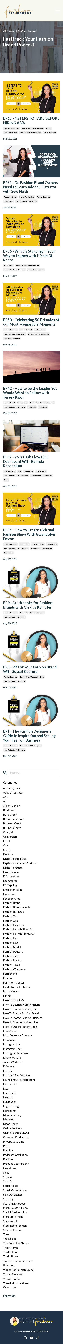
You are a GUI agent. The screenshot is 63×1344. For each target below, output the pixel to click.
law (5, 1088)
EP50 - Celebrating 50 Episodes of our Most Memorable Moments (31, 322)
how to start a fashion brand (21, 1013)
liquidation (10, 1101)
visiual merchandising (16, 1283)
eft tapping (10, 885)
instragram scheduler (16, 1053)
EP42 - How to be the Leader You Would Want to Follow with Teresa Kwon (30, 392)
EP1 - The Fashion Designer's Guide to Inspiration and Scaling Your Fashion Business (29, 735)
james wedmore (13, 1062)
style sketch (10, 1221)
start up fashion (13, 1216)
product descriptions (16, 1163)
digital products (12, 867)
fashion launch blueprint (18, 929)
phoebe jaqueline (13, 1141)
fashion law (10, 938)
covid (6, 841)
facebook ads (11, 898)
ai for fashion (11, 805)
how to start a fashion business (42, 403)
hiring (48, 128)
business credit (12, 823)
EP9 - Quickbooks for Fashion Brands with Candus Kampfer (27, 605)
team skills (43, 407)
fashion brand (9, 403)
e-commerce (11, 876)
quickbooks (10, 1168)
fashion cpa (28, 471)
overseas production (15, 1137)
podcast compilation (12, 338)
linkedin (8, 1097)
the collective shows (16, 1243)
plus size (8, 1150)
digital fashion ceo (11, 128)
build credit (10, 814)
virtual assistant (49, 133)
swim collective (12, 1230)
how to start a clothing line (15, 334)
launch (7, 1071)
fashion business (43, 197)
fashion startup (12, 960)
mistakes (8, 1119)
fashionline (10, 973)
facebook (9, 894)
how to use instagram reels (20, 1026)
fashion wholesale (14, 969)
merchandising (12, 1115)
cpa (19, 471)
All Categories (11, 788)
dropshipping (11, 872)
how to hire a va (10, 133)
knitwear (8, 1066)
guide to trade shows (16, 987)
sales (6, 1172)
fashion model (12, 947)
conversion (10, 836)
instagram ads (11, 1044)
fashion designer (13, 925)
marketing (9, 1110)
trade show (8, 553)
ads (5, 796)
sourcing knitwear (14, 1203)
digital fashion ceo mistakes (33, 128)
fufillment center (13, 982)
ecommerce (10, 880)
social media (10, 1185)
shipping (8, 1177)
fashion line (8, 201)
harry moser (11, 991)
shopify (7, 1181)
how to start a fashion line (30, 133)
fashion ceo (10, 916)
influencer (9, 1040)
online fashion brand (16, 1132)
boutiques (9, 810)
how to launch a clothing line (27, 265)
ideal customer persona (17, 1035)
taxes (6, 480)
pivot (6, 1146)
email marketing (12, 889)
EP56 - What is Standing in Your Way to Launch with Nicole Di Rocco (29, 255)
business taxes (9, 471)
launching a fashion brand (19, 1079)
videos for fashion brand (18, 1269)
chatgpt (8, 832)
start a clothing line (15, 1207)
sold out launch (13, 1194)
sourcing (8, 1199)
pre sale (8, 1159)
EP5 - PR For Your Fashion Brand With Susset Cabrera (30, 669)
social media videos (15, 1190)
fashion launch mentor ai (19, 933)
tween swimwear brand (17, 1261)
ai (4, 801)
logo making (11, 1106)
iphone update (12, 1057)
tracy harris (10, 1247)
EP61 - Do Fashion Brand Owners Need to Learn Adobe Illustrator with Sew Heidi (30, 187)
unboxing (8, 1265)
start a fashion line (15, 1212)
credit (7, 850)
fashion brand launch (16, 907)
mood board (10, 1123)
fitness (7, 978)
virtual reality (11, 1278)
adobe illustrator (10, 197)
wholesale (9, 1287)
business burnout (13, 819)
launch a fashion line (36, 270)
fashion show (40, 330)
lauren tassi (10, 1084)
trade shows (11, 1256)
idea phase (9, 1031)
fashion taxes (41, 471)
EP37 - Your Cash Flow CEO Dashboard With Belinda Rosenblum (25, 461)
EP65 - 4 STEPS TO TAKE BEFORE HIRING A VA (31, 120)
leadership (32, 407)
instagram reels (12, 1048)
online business (12, 1128)
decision (8, 854)
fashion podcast (26, 330)
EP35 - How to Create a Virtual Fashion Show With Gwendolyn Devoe (29, 534)
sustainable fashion (15, 1225)
